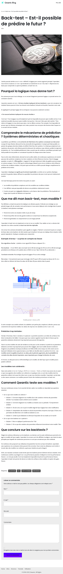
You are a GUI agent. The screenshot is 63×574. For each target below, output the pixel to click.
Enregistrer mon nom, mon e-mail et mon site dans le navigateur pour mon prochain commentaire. (31, 550)
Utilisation (28, 569)
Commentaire (7, 522)
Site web (6, 511)
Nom (5, 489)
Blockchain (52, 351)
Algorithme (12, 470)
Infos (7, 569)
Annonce (13, 569)
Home (3, 569)
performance (36, 470)
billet (2, 28)
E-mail (6, 500)
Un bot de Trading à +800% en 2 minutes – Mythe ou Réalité (29, 371)
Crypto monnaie (26, 470)
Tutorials (20, 569)
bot (19, 470)
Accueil (3, 11)
